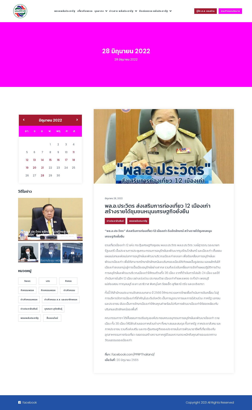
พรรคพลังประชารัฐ (64, 11)
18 (73, 160)
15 (50, 160)
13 (34, 160)
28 (42, 175)
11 (74, 152)
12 (27, 160)
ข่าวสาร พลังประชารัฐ (121, 11)
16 (58, 160)
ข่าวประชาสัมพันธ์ (115, 220)
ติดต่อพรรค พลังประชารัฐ (153, 11)
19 (27, 168)
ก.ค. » (77, 120)
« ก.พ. (24, 120)
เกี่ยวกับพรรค (85, 11)
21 (42, 168)
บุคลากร (99, 11)
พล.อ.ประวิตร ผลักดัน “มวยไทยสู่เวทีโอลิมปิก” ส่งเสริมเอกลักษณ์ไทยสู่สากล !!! (50, 233)
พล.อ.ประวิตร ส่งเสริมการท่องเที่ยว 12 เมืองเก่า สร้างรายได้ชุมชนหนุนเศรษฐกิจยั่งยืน (157, 208)
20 (34, 168)
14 (42, 160)
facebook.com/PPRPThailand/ (133, 354)
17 (66, 160)
